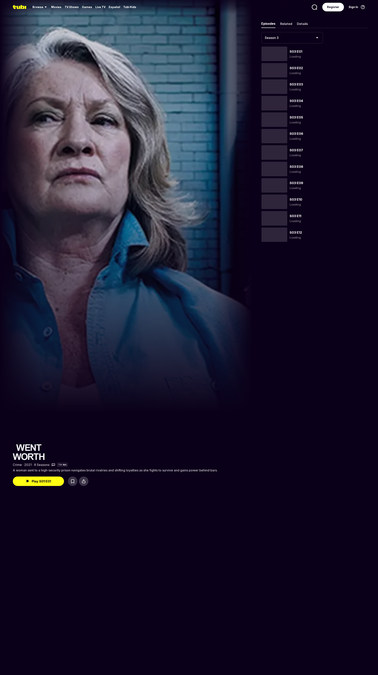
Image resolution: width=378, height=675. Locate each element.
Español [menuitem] (114, 7)
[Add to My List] (72, 481)
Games (87, 7)
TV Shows (72, 7)
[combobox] (292, 37)
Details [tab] (302, 24)
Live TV (100, 7)
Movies (56, 7)
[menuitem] (40, 7)
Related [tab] (286, 24)
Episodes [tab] (268, 24)
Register (333, 7)
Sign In (353, 7)
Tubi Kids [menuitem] (129, 7)
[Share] (83, 481)
